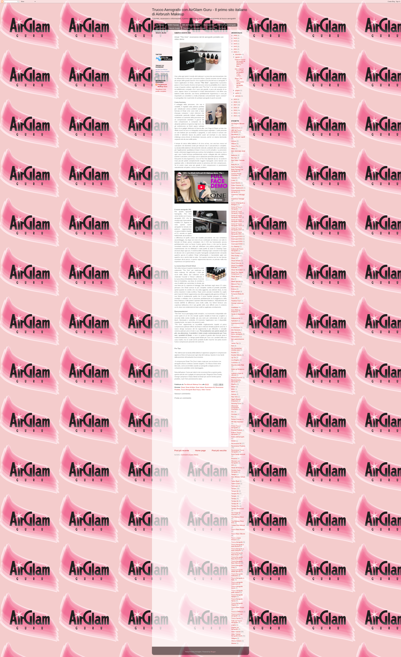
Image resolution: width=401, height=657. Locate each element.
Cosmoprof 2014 (236, 239)
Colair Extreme (236, 185)
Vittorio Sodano (236, 641)
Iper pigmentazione (237, 339)
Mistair (233, 387)
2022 (235, 46)
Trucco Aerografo (237, 542)
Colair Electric (235, 183)
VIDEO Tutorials (173, 25)
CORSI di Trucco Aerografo (226, 25)
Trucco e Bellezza (237, 611)
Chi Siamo (222, 28)
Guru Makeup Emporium (235, 310)
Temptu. (234, 496)
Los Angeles (235, 360)
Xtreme (233, 643)
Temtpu (233, 498)
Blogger (213, 652)
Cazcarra (234, 178)
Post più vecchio (219, 450)
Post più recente (181, 450)
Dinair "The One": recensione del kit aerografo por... (239, 83)
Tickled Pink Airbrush (238, 525)
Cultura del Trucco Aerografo (237, 249)
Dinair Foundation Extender (237, 266)
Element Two (235, 284)
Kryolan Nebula (236, 355)
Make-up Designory (237, 369)
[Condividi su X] (218, 385)
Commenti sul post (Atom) (189, 455)
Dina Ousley (235, 255)
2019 (235, 99)
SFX (232, 465)
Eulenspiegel (235, 291)
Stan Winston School (238, 477)
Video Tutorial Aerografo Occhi (236, 635)
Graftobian (234, 307)
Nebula (233, 394)
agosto (237, 57)
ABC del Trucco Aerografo (191, 25)
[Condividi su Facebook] (220, 385)
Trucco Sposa (235, 618)
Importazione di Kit (237, 323)
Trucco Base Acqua (237, 607)
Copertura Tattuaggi (238, 194)
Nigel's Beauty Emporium (236, 400)
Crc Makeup (235, 246)
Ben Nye (234, 158)
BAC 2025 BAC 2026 (238, 151)
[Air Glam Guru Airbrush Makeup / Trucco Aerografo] (156, 74)
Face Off (234, 298)
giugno (237, 90)
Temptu (233, 488)
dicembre (238, 54)
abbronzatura (235, 128)
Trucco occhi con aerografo (236, 615)
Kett (232, 346)
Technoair (234, 486)
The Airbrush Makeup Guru (162, 85)
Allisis (233, 148)
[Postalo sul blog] (216, 385)
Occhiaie (234, 414)
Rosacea (234, 458)
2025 (235, 38)
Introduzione (235, 336)
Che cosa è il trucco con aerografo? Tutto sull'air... (239, 72)
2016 (235, 107)
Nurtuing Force (236, 403)
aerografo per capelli (238, 137)
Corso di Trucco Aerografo (236, 208)
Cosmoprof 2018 (236, 244)
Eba (232, 279)
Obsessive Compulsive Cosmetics (235, 407)
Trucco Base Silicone (238, 534)
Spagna (233, 474)
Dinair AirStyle (190, 387)
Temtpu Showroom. (237, 508)
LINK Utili (212, 28)
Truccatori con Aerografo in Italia (194, 28)
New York (234, 397)
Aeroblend (234, 134)
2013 (235, 116)
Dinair (183, 387)
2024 (235, 41)
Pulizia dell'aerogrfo (237, 437)
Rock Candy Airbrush (238, 454)
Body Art (234, 164)
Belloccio (234, 155)
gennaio (238, 96)
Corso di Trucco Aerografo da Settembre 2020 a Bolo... (240, 63)
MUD (233, 389)
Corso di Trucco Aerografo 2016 (236, 212)
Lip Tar (233, 357)
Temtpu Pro (235, 506)
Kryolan (233, 352)
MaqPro (234, 384)
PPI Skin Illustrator (237, 422)
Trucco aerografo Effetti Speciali (237, 570)
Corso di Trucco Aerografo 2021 (236, 233)
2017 (235, 105)
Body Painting (235, 167)
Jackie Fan (235, 343)
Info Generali (235, 330)
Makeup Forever (236, 377)
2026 (235, 35)
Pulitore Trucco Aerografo (236, 433)
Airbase (233, 141)
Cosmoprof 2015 (236, 241)
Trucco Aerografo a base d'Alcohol (237, 549)
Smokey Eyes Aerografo (235, 471)
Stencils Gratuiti (174, 28)
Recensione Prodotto (238, 446)
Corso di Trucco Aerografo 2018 (236, 220)
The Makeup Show (237, 517)
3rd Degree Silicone (237, 123)
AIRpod (233, 143)
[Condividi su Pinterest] (222, 385)
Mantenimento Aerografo (236, 381)
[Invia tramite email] (214, 385)
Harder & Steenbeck (238, 314)
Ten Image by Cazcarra (235, 513)
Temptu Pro (235, 493)
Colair (233, 180)
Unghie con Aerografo (235, 628)
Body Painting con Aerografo (237, 170)
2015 (235, 110)
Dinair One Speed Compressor (237, 273)
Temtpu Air (234, 501)
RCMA (233, 441)
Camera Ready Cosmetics (236, 174)
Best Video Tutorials (237, 160)
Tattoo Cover (235, 483)
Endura (233, 289)
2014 (235, 113)
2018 (235, 102)
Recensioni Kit (208, 25)
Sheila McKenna (236, 468)
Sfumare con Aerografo (235, 462)
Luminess (234, 362)
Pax (232, 417)
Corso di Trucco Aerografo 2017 (236, 216)
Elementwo (235, 286)
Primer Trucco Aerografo (236, 426)
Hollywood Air (235, 318)
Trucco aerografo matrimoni (237, 583)
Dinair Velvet (200, 387)
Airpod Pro (234, 146)
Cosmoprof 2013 (236, 236)
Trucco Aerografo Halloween (237, 574)
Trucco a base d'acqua (236, 538)
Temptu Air (234, 491)
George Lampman (237, 303)
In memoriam (235, 327)
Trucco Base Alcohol (238, 529)
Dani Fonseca (235, 253)
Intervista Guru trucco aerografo (236, 333)
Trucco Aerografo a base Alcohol (237, 545)
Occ (232, 412)
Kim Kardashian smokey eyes (236, 349)
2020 (235, 52)
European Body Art (237, 294)
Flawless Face (236, 301)
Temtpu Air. (235, 503)
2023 (235, 44)
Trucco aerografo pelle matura (237, 591)
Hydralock (234, 321)
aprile (237, 93)
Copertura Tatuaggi (237, 199)
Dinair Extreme (236, 263)
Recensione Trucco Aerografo (237, 451)
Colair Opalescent (237, 188)
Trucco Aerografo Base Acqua (191, 389)
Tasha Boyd (235, 481)
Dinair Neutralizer (237, 270)
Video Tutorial (206, 389)
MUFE (233, 392)
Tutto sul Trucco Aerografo (236, 621)
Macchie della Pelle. (237, 365)
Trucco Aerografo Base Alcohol (237, 558)
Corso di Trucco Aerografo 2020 (236, 229)
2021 (235, 49)
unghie (233, 625)
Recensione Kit (210, 387)
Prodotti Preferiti (236, 430)
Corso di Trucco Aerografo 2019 (236, 224)
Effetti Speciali (160, 28)
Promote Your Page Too (162, 75)
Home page (160, 25)
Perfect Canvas (236, 419)
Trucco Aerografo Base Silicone (237, 562)
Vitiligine (234, 638)
